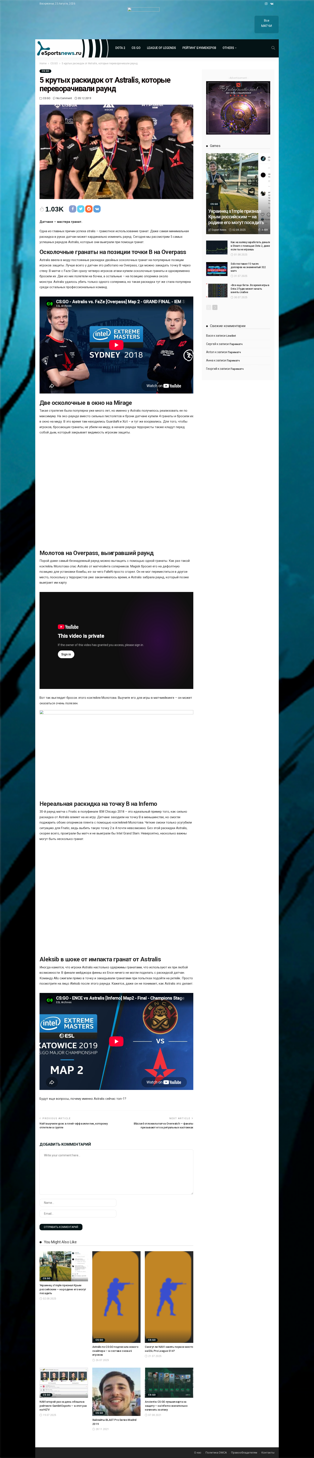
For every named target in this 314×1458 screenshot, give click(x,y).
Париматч (235, 344)
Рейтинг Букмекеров (199, 48)
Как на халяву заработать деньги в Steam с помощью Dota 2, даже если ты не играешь (250, 246)
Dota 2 (120, 48)
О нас (197, 1452)
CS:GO (136, 48)
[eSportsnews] (72, 48)
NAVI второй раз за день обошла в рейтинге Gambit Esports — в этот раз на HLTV (63, 1405)
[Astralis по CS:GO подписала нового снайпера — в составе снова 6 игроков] (116, 1297)
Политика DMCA (216, 1452)
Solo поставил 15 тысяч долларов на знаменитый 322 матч (248, 267)
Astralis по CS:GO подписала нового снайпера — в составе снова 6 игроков (115, 1350)
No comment (64, 98)
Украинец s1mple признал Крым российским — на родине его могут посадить (63, 1289)
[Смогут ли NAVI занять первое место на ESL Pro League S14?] (169, 1297)
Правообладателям (244, 1452)
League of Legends (161, 48)
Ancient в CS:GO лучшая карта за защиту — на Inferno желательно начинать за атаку (166, 1405)
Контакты (267, 1452)
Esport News (219, 229)
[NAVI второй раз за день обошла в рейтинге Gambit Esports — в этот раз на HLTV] (64, 1383)
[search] (273, 47)
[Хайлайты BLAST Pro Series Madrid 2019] (116, 1392)
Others (228, 48)
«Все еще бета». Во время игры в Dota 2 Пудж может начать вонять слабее (250, 289)
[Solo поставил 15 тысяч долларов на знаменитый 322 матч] (216, 269)
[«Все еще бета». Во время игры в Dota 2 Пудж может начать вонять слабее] (216, 290)
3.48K (264, 229)
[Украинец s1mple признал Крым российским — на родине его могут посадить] (64, 1266)
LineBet (231, 335)
